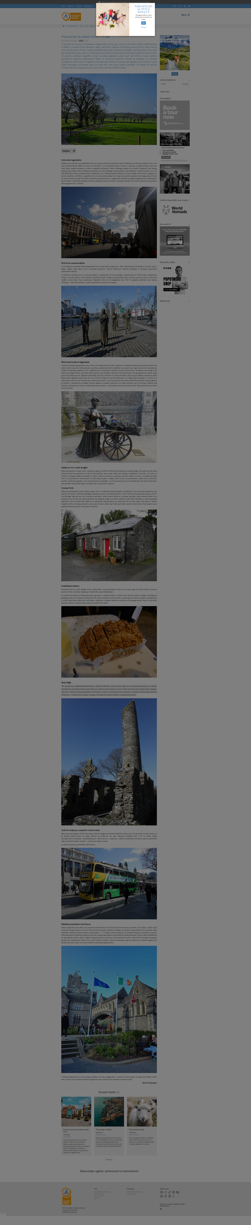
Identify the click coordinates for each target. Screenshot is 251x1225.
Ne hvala (143, 27)
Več (143, 23)
